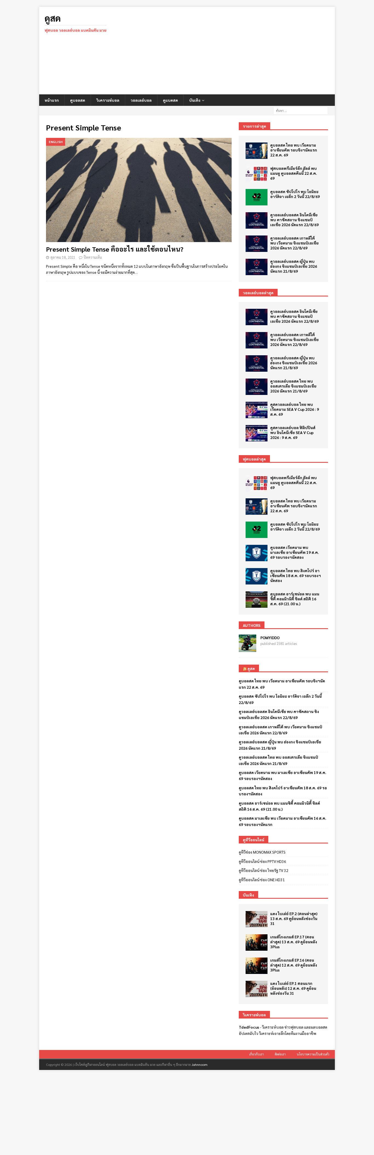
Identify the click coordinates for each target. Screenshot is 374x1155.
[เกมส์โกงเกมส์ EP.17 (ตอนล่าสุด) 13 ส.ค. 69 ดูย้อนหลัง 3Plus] (256, 942)
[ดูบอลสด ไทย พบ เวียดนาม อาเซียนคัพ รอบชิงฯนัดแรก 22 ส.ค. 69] (256, 150)
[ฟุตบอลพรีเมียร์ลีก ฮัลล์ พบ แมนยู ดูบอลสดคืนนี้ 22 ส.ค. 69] (256, 174)
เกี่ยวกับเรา (256, 1054)
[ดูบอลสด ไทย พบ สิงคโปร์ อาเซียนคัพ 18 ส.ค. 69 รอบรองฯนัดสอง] (256, 576)
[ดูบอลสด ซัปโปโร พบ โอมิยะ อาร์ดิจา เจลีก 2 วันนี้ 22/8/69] (256, 197)
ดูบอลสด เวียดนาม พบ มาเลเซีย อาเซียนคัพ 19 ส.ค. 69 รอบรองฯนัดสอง (294, 552)
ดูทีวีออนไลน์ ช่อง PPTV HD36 (262, 861)
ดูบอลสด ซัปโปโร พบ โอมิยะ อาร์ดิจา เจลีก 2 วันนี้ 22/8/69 (295, 194)
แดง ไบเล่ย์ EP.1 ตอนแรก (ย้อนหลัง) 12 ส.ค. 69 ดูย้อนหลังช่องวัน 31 (293, 988)
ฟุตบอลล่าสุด (254, 458)
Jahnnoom (200, 1064)
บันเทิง (194, 100)
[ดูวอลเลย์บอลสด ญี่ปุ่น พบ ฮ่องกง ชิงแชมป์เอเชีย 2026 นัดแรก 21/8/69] (256, 267)
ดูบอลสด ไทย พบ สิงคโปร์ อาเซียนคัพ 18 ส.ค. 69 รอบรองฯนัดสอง (295, 575)
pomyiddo (270, 637)
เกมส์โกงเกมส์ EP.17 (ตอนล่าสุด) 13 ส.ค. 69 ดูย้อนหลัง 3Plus (293, 941)
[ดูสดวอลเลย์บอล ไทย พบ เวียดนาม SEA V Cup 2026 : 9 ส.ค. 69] (256, 410)
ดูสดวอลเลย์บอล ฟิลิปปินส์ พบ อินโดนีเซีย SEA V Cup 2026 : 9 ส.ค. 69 (292, 432)
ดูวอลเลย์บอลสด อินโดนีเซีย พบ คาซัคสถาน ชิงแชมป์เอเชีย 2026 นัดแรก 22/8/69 (294, 219)
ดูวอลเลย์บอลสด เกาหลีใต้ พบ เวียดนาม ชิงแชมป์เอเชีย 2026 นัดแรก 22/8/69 (294, 242)
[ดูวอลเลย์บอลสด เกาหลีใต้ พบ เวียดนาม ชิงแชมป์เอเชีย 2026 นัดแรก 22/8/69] (256, 243)
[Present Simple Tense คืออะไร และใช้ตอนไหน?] (139, 190)
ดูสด (251, 668)
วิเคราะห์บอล (107, 100)
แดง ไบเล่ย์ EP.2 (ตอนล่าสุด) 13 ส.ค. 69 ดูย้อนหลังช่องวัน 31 (293, 918)
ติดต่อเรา (280, 1054)
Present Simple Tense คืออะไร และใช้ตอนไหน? (114, 249)
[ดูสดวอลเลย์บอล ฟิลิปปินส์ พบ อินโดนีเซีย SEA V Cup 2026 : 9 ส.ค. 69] (256, 433)
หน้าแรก (52, 100)
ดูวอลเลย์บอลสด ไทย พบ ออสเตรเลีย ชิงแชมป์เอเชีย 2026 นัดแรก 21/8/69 (293, 386)
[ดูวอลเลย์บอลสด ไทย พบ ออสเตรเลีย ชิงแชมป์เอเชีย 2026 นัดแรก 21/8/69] (256, 387)
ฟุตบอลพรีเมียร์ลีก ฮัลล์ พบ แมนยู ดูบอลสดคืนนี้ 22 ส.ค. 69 (293, 173)
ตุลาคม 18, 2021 (62, 257)
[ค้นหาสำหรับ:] (300, 109)
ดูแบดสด (170, 100)
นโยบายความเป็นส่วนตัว (313, 1054)
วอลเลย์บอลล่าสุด (258, 292)
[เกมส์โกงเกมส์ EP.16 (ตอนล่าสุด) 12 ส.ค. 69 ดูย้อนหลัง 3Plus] (256, 966)
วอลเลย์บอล (141, 100)
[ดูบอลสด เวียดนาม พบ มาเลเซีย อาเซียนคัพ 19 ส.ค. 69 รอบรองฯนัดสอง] (256, 553)
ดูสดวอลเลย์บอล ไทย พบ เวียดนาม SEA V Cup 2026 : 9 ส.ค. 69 (294, 409)
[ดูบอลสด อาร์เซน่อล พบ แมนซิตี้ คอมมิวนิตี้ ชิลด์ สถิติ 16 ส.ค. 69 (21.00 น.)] (256, 599)
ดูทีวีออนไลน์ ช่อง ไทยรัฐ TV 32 (263, 870)
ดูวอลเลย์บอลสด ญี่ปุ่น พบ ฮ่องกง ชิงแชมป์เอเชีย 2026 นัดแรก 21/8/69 (293, 266)
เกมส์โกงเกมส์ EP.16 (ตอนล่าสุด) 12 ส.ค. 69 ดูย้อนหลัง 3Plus (293, 965)
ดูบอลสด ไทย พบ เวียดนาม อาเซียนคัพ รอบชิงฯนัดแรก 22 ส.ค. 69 (293, 149)
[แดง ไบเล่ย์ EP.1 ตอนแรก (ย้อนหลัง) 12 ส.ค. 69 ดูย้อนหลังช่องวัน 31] (256, 989)
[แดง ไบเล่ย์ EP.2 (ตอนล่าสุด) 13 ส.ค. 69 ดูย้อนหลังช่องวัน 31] (256, 919)
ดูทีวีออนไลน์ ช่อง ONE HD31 (262, 879)
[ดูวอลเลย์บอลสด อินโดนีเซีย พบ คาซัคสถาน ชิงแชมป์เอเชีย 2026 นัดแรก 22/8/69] (256, 220)
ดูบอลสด (77, 100)
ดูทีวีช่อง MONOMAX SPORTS (262, 851)
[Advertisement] (234, 50)
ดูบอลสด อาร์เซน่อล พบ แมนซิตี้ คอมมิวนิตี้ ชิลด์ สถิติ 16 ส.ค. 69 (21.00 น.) (294, 598)
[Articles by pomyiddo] (247, 649)
